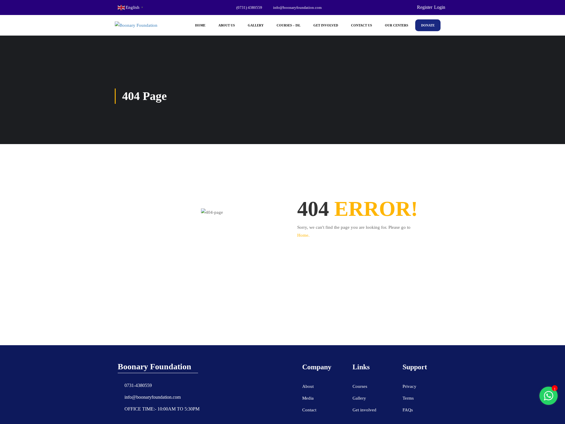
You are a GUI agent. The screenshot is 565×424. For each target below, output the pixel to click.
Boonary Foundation (154, 366)
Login (439, 7)
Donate (428, 25)
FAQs (408, 410)
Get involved (364, 410)
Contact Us (361, 25)
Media (308, 398)
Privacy (409, 386)
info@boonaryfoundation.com (297, 7)
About (308, 386)
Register (424, 7)
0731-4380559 (138, 385)
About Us (226, 25)
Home (200, 25)
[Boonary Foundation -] (137, 25)
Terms (408, 398)
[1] (548, 399)
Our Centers (396, 25)
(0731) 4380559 (249, 7)
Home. (303, 235)
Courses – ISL (288, 25)
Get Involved (325, 25)
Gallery (256, 25)
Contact (309, 410)
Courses (360, 386)
